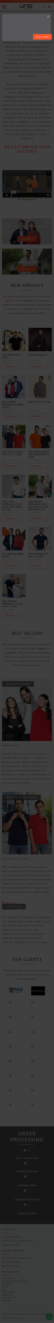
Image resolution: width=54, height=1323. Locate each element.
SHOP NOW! (42, 36)
